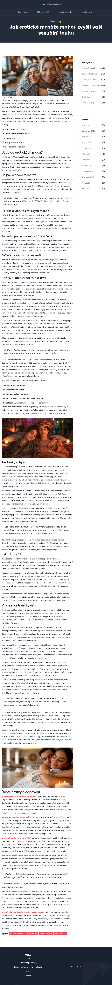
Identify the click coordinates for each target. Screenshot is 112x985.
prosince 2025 (93, 171)
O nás (28, 958)
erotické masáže (16, 934)
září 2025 (93, 189)
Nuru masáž (23, 12)
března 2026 (93, 154)
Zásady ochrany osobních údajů (28, 967)
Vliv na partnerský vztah (13, 142)
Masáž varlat (87, 12)
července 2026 (93, 131)
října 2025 (93, 183)
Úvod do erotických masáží (15, 129)
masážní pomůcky (10, 583)
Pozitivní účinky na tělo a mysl (16, 134)
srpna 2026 (93, 125)
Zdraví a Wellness (93, 74)
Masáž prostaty (65, 12)
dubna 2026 (93, 148)
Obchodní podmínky (28, 962)
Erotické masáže (93, 68)
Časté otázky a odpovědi (14, 147)
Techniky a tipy (9, 138)
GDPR (28, 971)
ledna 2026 (93, 165)
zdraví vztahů (60, 934)
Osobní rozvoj (93, 103)
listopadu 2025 (93, 177)
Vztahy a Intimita (93, 79)
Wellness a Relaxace (93, 85)
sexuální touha (31, 934)
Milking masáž (43, 12)
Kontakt (28, 976)
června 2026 (93, 136)
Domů (53, 21)
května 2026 (93, 142)
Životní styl (93, 97)
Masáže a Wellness (93, 91)
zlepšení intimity (46, 934)
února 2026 (93, 160)
